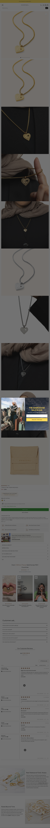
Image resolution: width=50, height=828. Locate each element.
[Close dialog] (47, 399)
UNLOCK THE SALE (37, 419)
